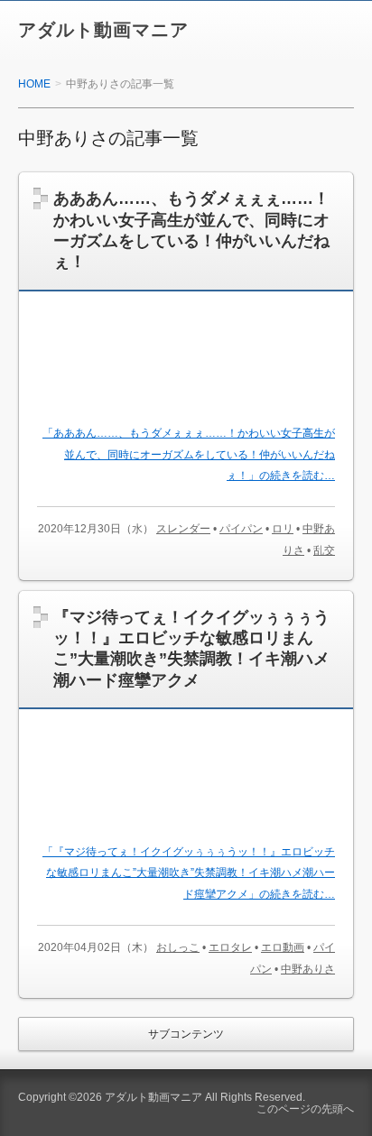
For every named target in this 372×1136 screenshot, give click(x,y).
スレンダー (183, 528)
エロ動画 (282, 947)
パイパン (241, 528)
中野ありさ (308, 969)
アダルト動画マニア (103, 30)
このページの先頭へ (305, 1109)
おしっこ (178, 947)
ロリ (282, 528)
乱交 (324, 550)
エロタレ (230, 947)
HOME (34, 84)
